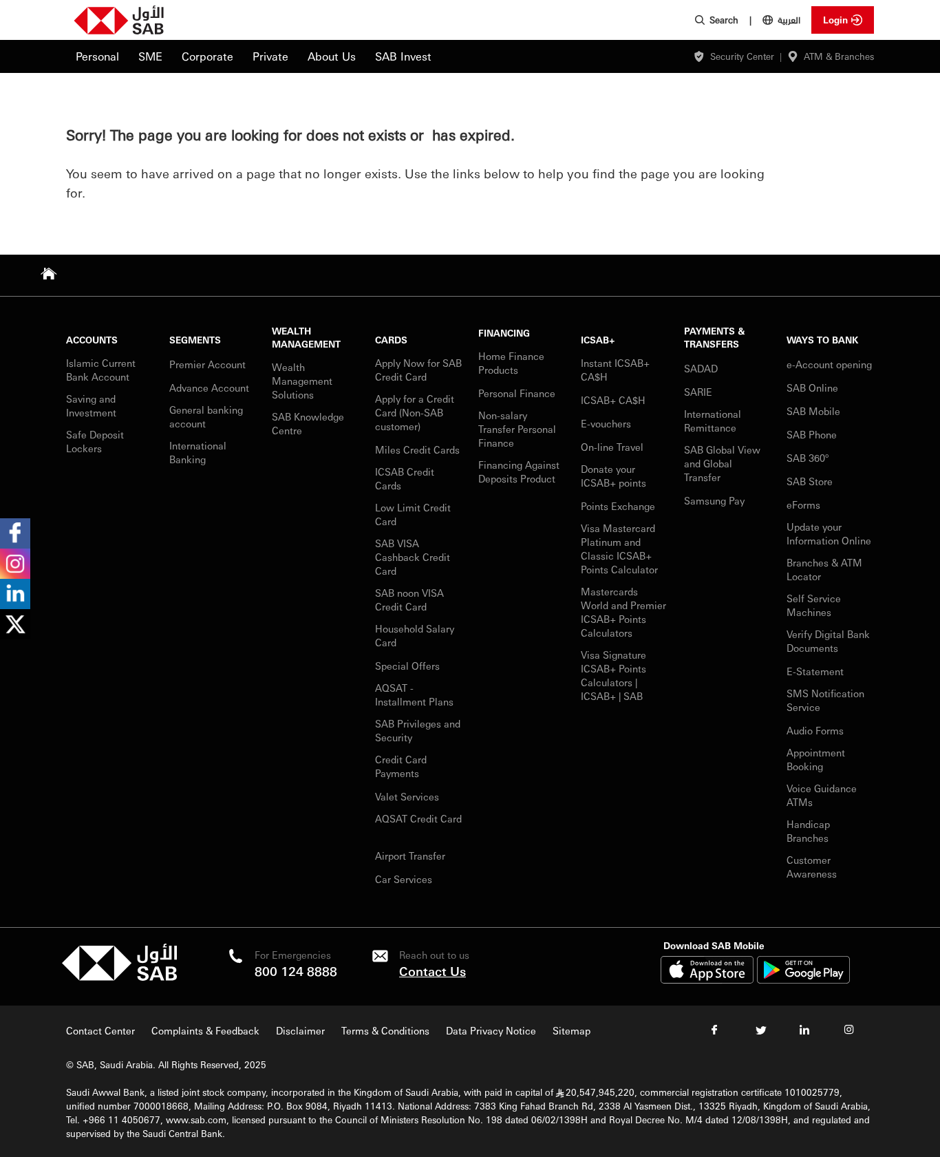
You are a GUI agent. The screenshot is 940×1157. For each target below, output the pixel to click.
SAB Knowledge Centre (308, 423)
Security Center (742, 56)
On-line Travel (612, 446)
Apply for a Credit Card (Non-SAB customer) (414, 412)
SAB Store (810, 481)
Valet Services (407, 796)
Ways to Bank (822, 340)
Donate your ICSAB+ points (613, 476)
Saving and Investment (91, 405)
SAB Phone (812, 434)
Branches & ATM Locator (824, 569)
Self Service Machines (814, 605)
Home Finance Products (511, 363)
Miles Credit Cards (417, 449)
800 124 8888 (296, 971)
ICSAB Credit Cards (404, 478)
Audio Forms (815, 730)
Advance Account (209, 387)
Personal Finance (518, 393)
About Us (332, 56)
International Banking (197, 452)
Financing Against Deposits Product (518, 471)
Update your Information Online (829, 533)
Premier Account (207, 364)
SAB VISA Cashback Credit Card (412, 557)
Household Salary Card (414, 635)
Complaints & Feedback (205, 1030)
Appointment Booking (816, 759)
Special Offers (407, 665)
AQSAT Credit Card (418, 818)
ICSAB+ (598, 340)
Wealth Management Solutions (302, 381)
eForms (803, 504)
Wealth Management (306, 337)
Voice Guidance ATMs (822, 795)
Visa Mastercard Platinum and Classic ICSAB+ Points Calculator (619, 548)
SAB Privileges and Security (417, 730)
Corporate (207, 56)
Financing (504, 333)
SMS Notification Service (825, 700)
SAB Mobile (813, 411)
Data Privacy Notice (491, 1030)
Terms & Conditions (385, 1030)
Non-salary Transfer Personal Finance (517, 429)
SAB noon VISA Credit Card (409, 599)
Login (835, 19)
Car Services (405, 879)
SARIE (699, 391)
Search (723, 19)
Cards (391, 340)
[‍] (119, 977)
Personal (97, 56)
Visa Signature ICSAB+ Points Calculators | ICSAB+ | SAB (613, 675)
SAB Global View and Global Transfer (722, 463)
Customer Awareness (812, 866)
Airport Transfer (411, 855)
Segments (195, 340)
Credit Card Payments (401, 766)
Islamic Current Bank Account (101, 370)
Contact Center (100, 1030)
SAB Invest (403, 56)
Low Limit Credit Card (413, 514)
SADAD (701, 368)
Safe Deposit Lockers (95, 441)
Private (270, 56)
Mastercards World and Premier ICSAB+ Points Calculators (623, 612)
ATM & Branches (839, 56)
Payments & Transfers (714, 337)
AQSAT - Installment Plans (414, 694)
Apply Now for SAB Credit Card (418, 370)
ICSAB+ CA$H (613, 400)
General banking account (206, 416)
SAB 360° (809, 458)
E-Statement (815, 671)
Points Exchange (618, 506)
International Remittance (712, 420)
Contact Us (432, 971)
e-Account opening (829, 364)
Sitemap (571, 1030)
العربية (789, 19)
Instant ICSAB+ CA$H (615, 370)
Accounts (92, 340)
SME (150, 56)
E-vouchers (606, 423)
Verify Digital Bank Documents (828, 641)
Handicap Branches (808, 831)
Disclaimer (300, 1030)
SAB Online (812, 387)
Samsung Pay (714, 500)
